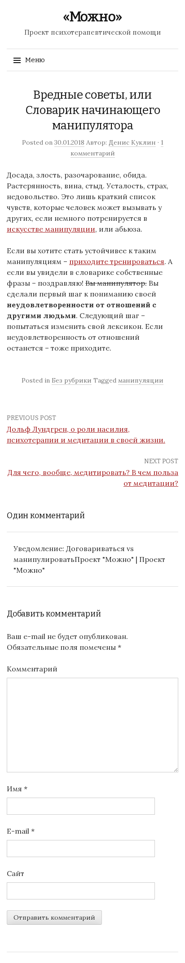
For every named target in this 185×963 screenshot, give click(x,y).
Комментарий (32, 668)
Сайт (15, 873)
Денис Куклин (132, 142)
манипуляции (140, 380)
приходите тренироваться (116, 261)
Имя (17, 788)
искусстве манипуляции (51, 228)
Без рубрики (72, 380)
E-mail (21, 830)
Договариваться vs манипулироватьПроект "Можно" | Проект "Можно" (89, 559)
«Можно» (92, 17)
